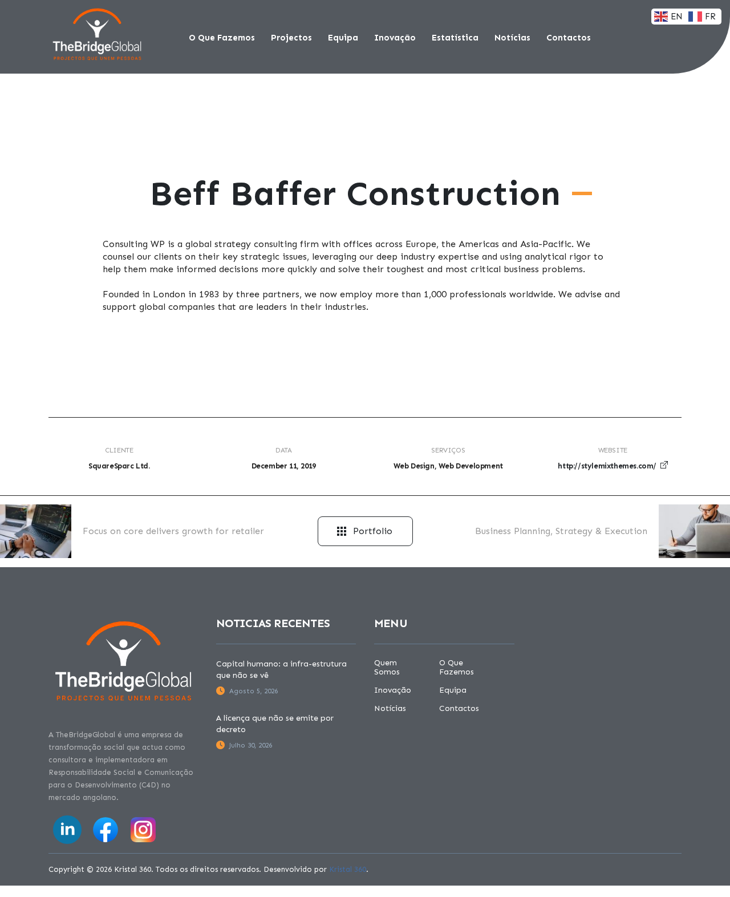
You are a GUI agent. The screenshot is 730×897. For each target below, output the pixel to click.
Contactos (568, 38)
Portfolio (372, 531)
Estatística (455, 38)
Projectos (291, 38)
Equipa (343, 38)
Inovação (395, 38)
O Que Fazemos (222, 38)
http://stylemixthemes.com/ (607, 466)
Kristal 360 (347, 869)
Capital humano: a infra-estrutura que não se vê (281, 669)
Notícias (512, 38)
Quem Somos (387, 667)
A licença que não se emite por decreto (275, 723)
